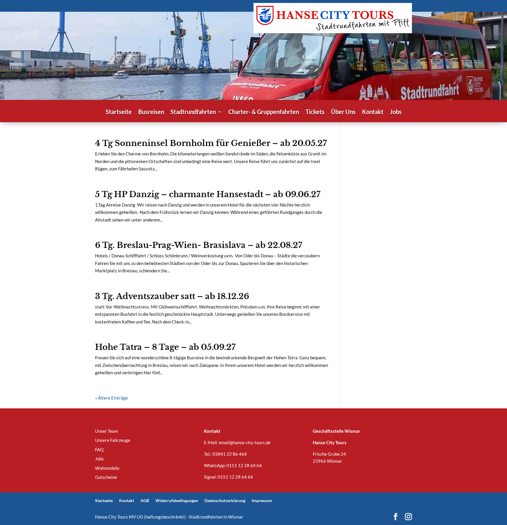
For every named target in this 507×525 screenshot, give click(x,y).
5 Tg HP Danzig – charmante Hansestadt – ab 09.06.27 (207, 194)
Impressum (262, 500)
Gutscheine (106, 477)
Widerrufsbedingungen (177, 500)
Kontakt (372, 112)
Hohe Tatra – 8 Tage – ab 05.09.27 (165, 347)
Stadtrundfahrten (193, 112)
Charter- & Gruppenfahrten (263, 112)
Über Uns (343, 112)
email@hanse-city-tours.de (245, 442)
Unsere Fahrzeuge (112, 440)
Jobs (396, 112)
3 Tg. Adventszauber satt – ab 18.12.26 (172, 296)
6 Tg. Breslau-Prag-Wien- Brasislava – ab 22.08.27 (198, 245)
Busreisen (151, 112)
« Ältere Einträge (111, 397)
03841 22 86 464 (229, 454)
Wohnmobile (107, 468)
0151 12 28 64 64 (244, 465)
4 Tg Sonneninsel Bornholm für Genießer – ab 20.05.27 (211, 143)
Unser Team (106, 431)
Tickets (315, 112)
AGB (145, 500)
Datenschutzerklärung (225, 500)
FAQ (99, 449)
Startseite (119, 112)
